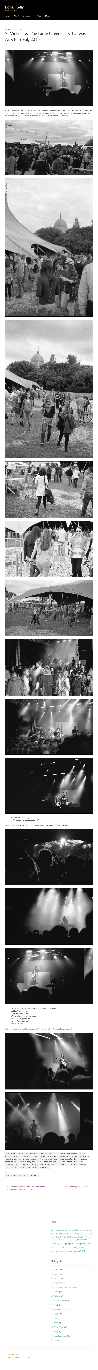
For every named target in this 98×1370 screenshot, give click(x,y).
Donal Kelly (14, 7)
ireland (57, 1237)
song (81, 1247)
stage (88, 1247)
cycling (90, 1230)
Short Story (58, 1327)
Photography (59, 1309)
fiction (61, 1233)
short (56, 1322)
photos (77, 1243)
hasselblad (88, 1234)
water (69, 1251)
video (65, 1251)
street (57, 1251)
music (63, 1240)
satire (63, 1248)
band (62, 1230)
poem (83, 1243)
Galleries (26, 15)
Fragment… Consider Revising (66, 1287)
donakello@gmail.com (21, 1357)
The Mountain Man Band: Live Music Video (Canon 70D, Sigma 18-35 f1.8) (26, 1187)
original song (73, 1240)
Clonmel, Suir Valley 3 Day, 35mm (75, 1186)
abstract (58, 1230)
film (65, 1233)
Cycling (57, 1278)
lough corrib (74, 1237)
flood (68, 1234)
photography (66, 1243)
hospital (52, 1237)
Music (47, 15)
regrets (55, 1247)
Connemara (82, 1230)
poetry (89, 1244)
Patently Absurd (60, 1300)
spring (85, 1247)
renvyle (59, 1247)
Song (56, 1331)
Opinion (57, 1296)
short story (71, 1247)
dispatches (58, 1282)
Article (56, 1269)
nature (66, 1240)
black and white (70, 1230)
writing (82, 1250)
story (53, 1250)
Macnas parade (55, 1240)
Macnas (89, 1237)
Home (7, 15)
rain (52, 1248)
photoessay (54, 1244)
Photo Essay (59, 1305)
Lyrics (83, 1236)
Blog (39, 15)
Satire (56, 1318)
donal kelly (54, 1234)
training (61, 1251)
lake (68, 1237)
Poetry (56, 1313)
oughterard (82, 1239)
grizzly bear (82, 1234)
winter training (74, 1251)
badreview (58, 1274)
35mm (53, 1230)
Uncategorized (60, 1336)
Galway (75, 1233)
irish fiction (63, 1237)
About (16, 15)
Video (56, 1340)
